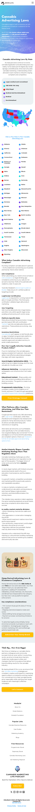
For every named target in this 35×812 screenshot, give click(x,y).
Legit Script (9, 417)
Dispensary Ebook (17, 751)
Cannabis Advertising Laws (17, 755)
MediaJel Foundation (17, 715)
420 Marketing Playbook (17, 759)
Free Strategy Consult (17, 398)
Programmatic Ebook (17, 747)
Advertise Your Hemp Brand (17, 635)
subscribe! (17, 786)
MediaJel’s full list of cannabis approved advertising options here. (16, 439)
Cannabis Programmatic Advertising (14, 393)
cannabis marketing (11, 671)
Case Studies (17, 729)
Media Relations (17, 711)
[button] (32, 3)
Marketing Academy (17, 733)
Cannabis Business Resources (17, 725)
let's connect (17, 689)
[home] (7, 3)
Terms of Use (21, 806)
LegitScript (5, 298)
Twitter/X (5, 324)
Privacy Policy (11, 806)
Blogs (17, 737)
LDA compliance (7, 278)
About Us (17, 707)
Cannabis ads (6, 334)
